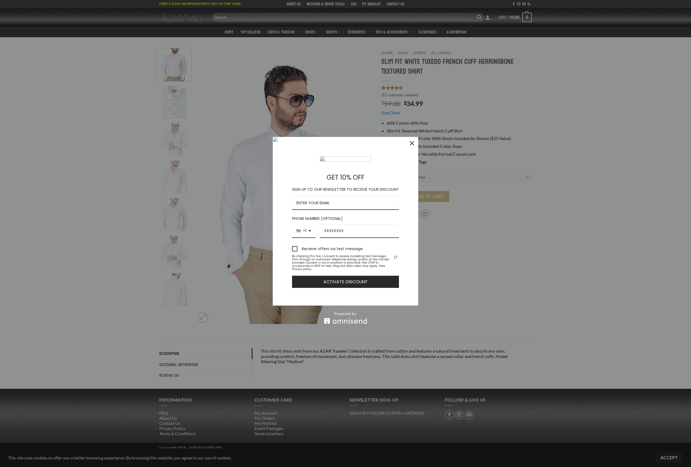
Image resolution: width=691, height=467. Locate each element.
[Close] (411, 143)
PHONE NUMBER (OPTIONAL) (317, 218)
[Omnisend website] (345, 318)
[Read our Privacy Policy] (395, 257)
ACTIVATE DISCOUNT (345, 282)
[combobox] (304, 231)
